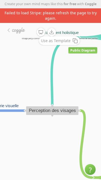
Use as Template (56, 40)
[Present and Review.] (41, 32)
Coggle (90, 4)
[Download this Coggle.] (51, 32)
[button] (90, 169)
